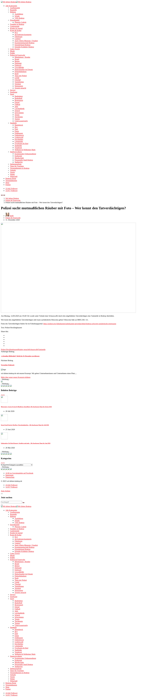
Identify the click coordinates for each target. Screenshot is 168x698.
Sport (12, 94)
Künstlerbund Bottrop (22, 45)
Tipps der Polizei (21, 76)
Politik (12, 53)
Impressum (9, 475)
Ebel (16, 129)
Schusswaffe (33, 349)
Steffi (11, 216)
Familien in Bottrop (17, 24)
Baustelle (13, 10)
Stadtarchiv (19, 162)
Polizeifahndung (20, 72)
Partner (8, 185)
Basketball (18, 98)
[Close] (2, 493)
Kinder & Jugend (16, 28)
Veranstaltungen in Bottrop (19, 168)
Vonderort (18, 148)
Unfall (17, 78)
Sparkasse (13, 92)
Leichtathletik (19, 109)
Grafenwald (19, 137)
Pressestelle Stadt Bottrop (24, 160)
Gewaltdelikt (19, 67)
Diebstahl (18, 63)
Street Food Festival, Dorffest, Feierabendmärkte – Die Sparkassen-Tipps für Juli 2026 (25, 425)
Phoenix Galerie (20, 22)
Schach (17, 111)
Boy (16, 127)
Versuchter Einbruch (7, 365)
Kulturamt (18, 156)
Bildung (13, 12)
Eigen (17, 131)
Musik (12, 51)
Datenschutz (9, 477)
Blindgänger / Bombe (22, 57)
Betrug (17, 61)
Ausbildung (19, 14)
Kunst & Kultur (15, 30)
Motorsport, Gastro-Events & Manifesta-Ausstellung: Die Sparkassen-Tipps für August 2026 (26, 406)
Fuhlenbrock (19, 135)
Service (12, 90)
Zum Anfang (5, 491)
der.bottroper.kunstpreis (23, 35)
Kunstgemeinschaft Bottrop (24, 43)
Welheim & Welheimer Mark (25, 150)
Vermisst (18, 84)
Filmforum (18, 37)
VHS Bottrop (19, 18)
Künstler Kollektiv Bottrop (24, 47)
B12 (16, 32)
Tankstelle (41, 349)
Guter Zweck (15, 49)
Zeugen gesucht (20, 88)
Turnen (17, 119)
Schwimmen (19, 113)
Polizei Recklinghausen (9, 349)
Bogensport (19, 100)
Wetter (12, 174)
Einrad (17, 102)
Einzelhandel (14, 20)
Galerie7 (18, 39)
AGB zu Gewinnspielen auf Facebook (19, 473)
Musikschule (19, 158)
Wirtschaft (13, 176)
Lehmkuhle (19, 141)
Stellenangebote (15, 164)
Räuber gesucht (23, 349)
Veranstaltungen (11, 181)
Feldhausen (19, 133)
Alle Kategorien (11, 6)
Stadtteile (13, 123)
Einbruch (18, 65)
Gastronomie (14, 26)
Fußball (17, 104)
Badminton (19, 96)
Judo (16, 106)
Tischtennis (19, 117)
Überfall (18, 80)
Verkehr (13, 170)
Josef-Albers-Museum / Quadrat (26, 41)
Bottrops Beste (10, 178)
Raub (17, 74)
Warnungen (19, 86)
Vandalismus (19, 82)
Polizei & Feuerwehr (17, 55)
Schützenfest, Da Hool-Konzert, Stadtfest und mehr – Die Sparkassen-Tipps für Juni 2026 (25, 443)
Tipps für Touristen (17, 166)
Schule (17, 16)
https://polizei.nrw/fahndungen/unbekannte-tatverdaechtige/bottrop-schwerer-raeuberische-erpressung (79, 324)
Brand (17, 59)
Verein (12, 172)
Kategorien (5, 465)
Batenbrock (19, 125)
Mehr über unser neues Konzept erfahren (15, 377)
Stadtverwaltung (16, 152)
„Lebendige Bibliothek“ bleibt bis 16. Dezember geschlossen (20, 356)
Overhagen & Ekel (21, 144)
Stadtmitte (18, 146)
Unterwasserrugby (21, 121)
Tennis (17, 115)
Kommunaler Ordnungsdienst (25, 154)
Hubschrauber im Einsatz (24, 69)
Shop (7, 183)
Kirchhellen (19, 139)
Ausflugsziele (15, 8)
